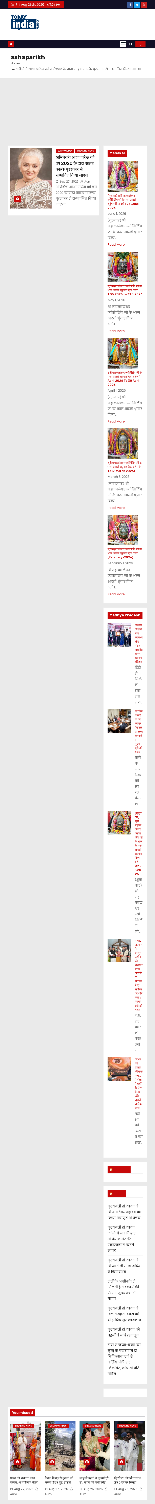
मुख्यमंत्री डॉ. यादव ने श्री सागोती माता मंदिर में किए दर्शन (124, 1266)
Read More (116, 244)
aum (87, 182)
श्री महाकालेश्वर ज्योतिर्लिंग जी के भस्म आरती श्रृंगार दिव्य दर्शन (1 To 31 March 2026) (125, 467)
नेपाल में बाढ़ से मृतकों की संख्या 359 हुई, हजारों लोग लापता (59, 1482)
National (121, 1169)
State (118, 1193)
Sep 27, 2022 (69, 182)
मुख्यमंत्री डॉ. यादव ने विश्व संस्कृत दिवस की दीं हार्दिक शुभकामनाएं (124, 1314)
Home (15, 63)
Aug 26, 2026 (93, 1489)
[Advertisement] (77, 109)
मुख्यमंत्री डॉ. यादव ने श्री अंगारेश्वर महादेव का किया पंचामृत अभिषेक (124, 1212)
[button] (130, 44)
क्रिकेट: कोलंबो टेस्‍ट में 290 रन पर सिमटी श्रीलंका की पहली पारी (127, 1482)
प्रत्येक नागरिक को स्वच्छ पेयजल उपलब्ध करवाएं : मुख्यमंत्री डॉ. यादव (139, 732)
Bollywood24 (65, 150)
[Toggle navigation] (123, 44)
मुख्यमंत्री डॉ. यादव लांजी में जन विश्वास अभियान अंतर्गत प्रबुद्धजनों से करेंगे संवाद (122, 1239)
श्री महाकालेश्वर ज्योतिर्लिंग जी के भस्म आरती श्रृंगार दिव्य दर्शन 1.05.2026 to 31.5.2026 (125, 290)
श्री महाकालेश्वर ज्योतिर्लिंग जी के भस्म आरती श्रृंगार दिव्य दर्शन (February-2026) (125, 553)
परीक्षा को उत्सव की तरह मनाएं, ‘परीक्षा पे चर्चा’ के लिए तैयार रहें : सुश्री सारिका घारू (139, 1084)
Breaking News (85, 150)
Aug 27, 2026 (23, 1489)
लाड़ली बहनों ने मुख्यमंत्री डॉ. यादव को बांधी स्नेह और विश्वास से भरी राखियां (95, 1482)
